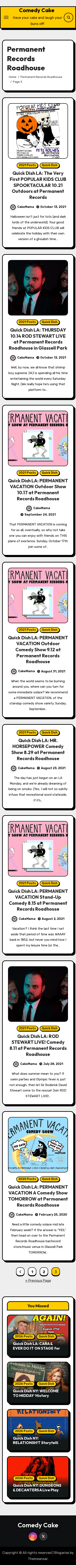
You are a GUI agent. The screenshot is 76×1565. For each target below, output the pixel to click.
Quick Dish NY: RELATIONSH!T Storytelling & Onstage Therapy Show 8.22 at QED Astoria (38, 1445)
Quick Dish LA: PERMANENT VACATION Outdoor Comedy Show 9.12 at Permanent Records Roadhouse (38, 649)
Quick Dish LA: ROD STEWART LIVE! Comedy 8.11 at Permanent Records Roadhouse (38, 1045)
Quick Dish (49, 165)
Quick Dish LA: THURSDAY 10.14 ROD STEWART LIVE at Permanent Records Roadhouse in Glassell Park (38, 339)
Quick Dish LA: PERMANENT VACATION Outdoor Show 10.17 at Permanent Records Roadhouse (38, 490)
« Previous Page (38, 1281)
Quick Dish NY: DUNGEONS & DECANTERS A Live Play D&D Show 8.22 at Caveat (37, 1490)
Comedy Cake (36, 10)
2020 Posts (27, 1179)
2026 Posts (24, 1336)
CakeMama (25, 207)
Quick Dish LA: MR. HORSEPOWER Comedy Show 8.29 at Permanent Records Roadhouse (38, 749)
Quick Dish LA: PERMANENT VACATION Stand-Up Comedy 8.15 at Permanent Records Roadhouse (38, 900)
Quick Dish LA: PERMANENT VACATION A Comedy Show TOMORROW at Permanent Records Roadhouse (38, 1196)
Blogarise (61, 1553)
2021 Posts (27, 165)
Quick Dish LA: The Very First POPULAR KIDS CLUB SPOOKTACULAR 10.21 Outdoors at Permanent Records (38, 185)
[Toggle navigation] (6, 17)
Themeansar (38, 1559)
